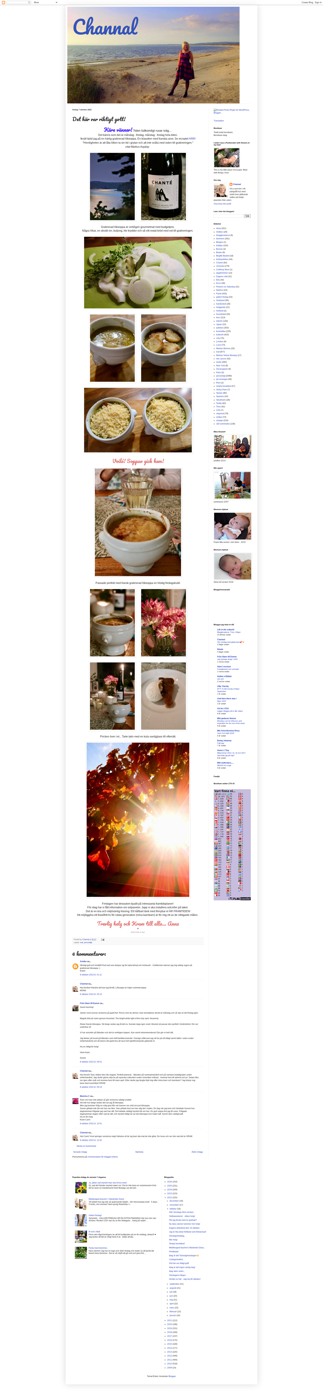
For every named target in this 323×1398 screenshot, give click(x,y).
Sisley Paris (221, 389)
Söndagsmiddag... (177, 1236)
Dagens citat (222, 276)
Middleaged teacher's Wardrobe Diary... (187, 1247)
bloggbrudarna (223, 235)
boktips (219, 245)
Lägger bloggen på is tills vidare (230, 711)
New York (220, 365)
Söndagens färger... (178, 1275)
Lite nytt (220, 679)
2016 (169, 1340)
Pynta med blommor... (98, 1248)
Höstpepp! (173, 1251)
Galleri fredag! (95, 1215)
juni (171, 1296)
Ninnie (220, 649)
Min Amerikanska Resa (228, 731)
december (174, 1201)
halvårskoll (221, 304)
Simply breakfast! (177, 1243)
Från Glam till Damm (89, 1003)
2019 (169, 1328)
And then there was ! (227, 698)
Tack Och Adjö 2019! (225, 733)
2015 (169, 1344)
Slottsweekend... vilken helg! (182, 1216)
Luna (218, 345)
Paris (218, 372)
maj (171, 1300)
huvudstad (221, 314)
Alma (218, 228)
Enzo (218, 283)
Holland (219, 311)
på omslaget (221, 379)
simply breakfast (223, 386)
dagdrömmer (222, 273)
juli (171, 1292)
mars (172, 1308)
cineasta (220, 266)
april (172, 1303)
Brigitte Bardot (222, 256)
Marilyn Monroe (223, 348)
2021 (169, 1320)
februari (173, 1311)
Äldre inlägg (197, 1152)
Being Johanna (224, 740)
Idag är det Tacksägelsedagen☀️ (184, 1255)
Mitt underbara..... (225, 763)
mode (218, 362)
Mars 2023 (221, 701)
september (175, 1284)
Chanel (219, 263)
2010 (169, 1364)
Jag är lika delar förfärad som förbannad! (187, 1232)
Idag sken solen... (177, 1271)
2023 (169, 1193)
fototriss (219, 290)
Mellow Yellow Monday (226, 355)
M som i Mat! (94, 1232)
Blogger (172, 1376)
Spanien (220, 396)
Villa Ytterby (223, 686)
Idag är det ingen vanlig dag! (182, 1267)
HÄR (192, 138)
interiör (219, 321)
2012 (169, 1356)
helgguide (220, 307)
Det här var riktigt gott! (179, 1263)
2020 (169, 1324)
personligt (88, 942)
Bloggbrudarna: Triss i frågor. (229, 632)
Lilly (218, 338)
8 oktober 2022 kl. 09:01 (91, 1062)
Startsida (139, 1152)
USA (218, 410)
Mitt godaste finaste (226, 718)
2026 (169, 1182)
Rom (218, 383)
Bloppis (219, 242)
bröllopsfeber (222, 259)
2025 (169, 1186)
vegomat (220, 413)
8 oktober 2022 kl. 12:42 (91, 1140)
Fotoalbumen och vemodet (228, 669)
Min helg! (173, 1240)
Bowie (219, 252)
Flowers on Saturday (225, 287)
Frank (218, 293)
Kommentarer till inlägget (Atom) (103, 1157)
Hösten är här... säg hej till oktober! (185, 1279)
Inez (218, 317)
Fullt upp (220, 743)
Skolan (219, 393)
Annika (83, 961)
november (174, 1205)
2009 (169, 1368)
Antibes (219, 232)
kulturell (219, 334)
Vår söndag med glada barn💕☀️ (230, 642)
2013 (169, 1352)
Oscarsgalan (222, 369)
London (219, 341)
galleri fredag (222, 297)
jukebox (219, 328)
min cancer (221, 359)
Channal (104, 26)
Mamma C (85, 1096)
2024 (169, 1189)
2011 (169, 1360)
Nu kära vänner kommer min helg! (184, 1224)
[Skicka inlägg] (102, 939)
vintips (219, 417)
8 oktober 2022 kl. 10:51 (91, 1123)
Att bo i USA (223, 708)
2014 (169, 1348)
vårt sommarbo (223, 424)
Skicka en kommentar (86, 1146)
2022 (169, 1197)
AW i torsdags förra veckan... (182, 1212)
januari (173, 1315)
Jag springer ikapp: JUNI (227, 659)
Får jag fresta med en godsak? (183, 1220)
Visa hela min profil (222, 204)
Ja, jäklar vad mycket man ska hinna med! (108, 1183)
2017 (169, 1336)
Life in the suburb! (225, 629)
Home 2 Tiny (223, 750)
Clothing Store (222, 269)
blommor (220, 238)
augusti (173, 1288)
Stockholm (221, 400)
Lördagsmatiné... (176, 1259)
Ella (218, 280)
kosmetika (220, 331)
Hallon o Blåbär (224, 676)
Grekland (220, 300)
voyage (219, 420)
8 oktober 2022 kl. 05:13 (91, 994)
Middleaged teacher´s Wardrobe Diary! (106, 1199)
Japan (219, 324)
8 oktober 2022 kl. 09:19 (91, 1087)
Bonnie (219, 249)
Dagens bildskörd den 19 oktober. (184, 1228)
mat (81, 942)
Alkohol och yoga (224, 765)
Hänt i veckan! (224, 666)
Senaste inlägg (80, 1152)
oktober (173, 1209)
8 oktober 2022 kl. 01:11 (91, 975)
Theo (218, 406)
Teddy (219, 403)
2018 (169, 1332)
